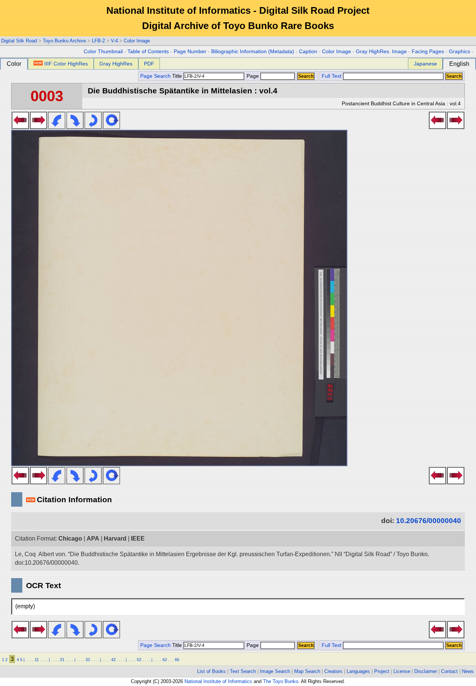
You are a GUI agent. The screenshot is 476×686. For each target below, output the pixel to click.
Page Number (190, 51)
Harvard (115, 538)
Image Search (275, 671)
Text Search (243, 671)
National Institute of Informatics (218, 681)
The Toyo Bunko (280, 681)
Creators (333, 671)
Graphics (459, 51)
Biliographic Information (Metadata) (252, 51)
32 (88, 659)
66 (177, 659)
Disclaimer (425, 671)
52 (139, 659)
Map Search (307, 671)
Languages (358, 671)
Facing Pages (428, 51)
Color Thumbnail (103, 51)
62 (165, 659)
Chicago (70, 538)
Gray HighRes (115, 64)
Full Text (331, 76)
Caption (308, 51)
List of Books (211, 671)
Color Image (137, 41)
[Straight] (111, 127)
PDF (149, 64)
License (401, 671)
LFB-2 (98, 41)
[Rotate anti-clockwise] (56, 127)
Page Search (155, 76)
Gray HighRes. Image (381, 51)
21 (62, 659)
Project (381, 671)
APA (93, 538)
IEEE (138, 538)
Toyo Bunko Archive (64, 41)
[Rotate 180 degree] (93, 127)
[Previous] (20, 127)
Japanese (425, 64)
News (468, 671)
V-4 (114, 41)
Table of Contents (148, 51)
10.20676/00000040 (428, 521)
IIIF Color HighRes (66, 64)
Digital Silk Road (19, 41)
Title (177, 76)
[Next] (38, 127)
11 (37, 659)
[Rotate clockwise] (75, 127)
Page (252, 76)
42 (113, 659)
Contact (449, 671)
